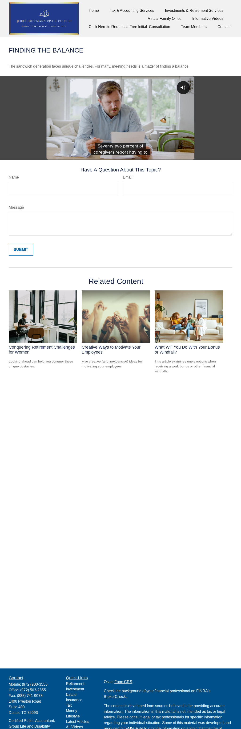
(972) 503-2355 (33, 690)
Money (71, 711)
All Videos (74, 727)
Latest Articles (77, 722)
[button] (94, 10)
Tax (69, 705)
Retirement (75, 684)
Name (14, 177)
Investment (75, 689)
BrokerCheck (115, 697)
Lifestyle (73, 716)
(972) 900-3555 (35, 684)
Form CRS (123, 682)
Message (16, 207)
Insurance (74, 700)
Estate (71, 694)
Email (128, 177)
